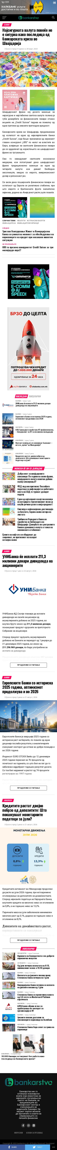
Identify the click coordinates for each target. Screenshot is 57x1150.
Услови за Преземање (34, 1132)
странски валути (36, 221)
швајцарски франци (28, 223)
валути (21, 221)
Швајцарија (9, 223)
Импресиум (18, 1132)
